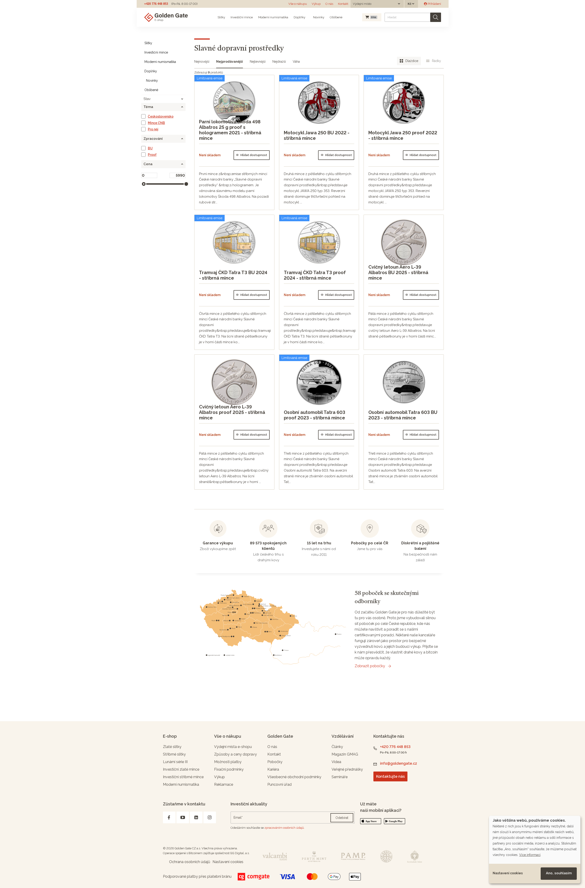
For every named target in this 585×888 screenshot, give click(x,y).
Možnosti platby (228, 762)
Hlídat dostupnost (253, 155)
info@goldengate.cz (398, 763)
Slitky (221, 17)
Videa (336, 762)
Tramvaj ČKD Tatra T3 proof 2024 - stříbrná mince (315, 275)
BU (150, 148)
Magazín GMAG (345, 754)
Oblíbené (336, 17)
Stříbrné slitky (174, 754)
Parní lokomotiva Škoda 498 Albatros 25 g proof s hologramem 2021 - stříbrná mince (230, 130)
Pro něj (153, 129)
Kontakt (343, 3)
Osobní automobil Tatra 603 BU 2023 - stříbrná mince (402, 415)
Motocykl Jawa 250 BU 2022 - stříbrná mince (316, 135)
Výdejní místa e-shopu (233, 747)
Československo (160, 116)
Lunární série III (175, 762)
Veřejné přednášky (347, 769)
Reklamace (223, 784)
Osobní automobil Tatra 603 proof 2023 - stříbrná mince (314, 415)
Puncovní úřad (279, 784)
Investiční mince (242, 17)
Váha (296, 61)
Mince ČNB (156, 123)
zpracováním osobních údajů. (284, 827)
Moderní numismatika (273, 17)
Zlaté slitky (172, 747)
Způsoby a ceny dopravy (235, 754)
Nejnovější (201, 61)
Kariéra (273, 769)
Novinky (318, 17)
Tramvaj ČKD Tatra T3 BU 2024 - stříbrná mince (233, 275)
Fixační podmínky (229, 769)
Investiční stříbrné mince (183, 777)
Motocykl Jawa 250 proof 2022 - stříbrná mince (402, 135)
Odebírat (341, 818)
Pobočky (274, 762)
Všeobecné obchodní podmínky (294, 777)
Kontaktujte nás (390, 776)
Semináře (340, 777)
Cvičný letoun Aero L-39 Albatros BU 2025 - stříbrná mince (398, 272)
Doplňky (299, 17)
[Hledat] (435, 17)
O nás (329, 3)
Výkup (316, 3)
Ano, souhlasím (559, 873)
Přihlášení (434, 3)
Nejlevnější (258, 61)
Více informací (529, 855)
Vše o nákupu (297, 3)
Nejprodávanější (229, 61)
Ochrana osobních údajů (189, 862)
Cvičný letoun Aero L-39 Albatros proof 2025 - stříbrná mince (232, 412)
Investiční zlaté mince (181, 769)
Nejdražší (279, 61)
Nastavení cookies (508, 873)
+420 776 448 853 (156, 3)
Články (337, 747)
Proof (152, 155)
